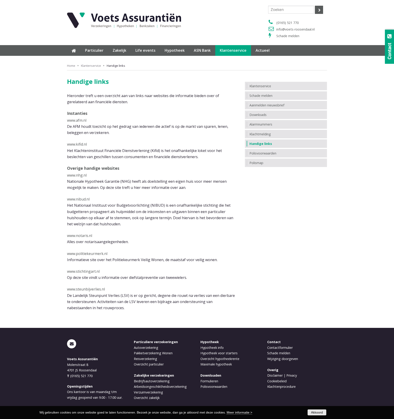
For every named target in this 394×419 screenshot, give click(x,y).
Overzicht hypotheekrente (219, 359)
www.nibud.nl (78, 199)
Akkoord (317, 412)
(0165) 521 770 (287, 23)
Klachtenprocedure (281, 386)
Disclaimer (275, 375)
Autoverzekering (146, 347)
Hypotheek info (212, 347)
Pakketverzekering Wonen (153, 353)
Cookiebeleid (277, 381)
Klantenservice (91, 66)
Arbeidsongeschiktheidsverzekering (160, 386)
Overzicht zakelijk (147, 398)
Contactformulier (280, 347)
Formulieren (209, 381)
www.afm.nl (76, 120)
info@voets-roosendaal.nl (295, 29)
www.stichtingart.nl (83, 271)
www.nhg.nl (77, 175)
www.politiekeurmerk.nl (87, 253)
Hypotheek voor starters (219, 353)
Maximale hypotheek (216, 364)
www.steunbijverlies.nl (86, 289)
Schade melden (287, 36)
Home (71, 66)
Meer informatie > (239, 412)
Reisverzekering (145, 359)
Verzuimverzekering (148, 392)
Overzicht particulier (149, 364)
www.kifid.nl (77, 144)
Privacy (291, 375)
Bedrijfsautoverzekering (152, 381)
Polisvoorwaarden (213, 386)
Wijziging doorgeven (282, 359)
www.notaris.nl (79, 235)
